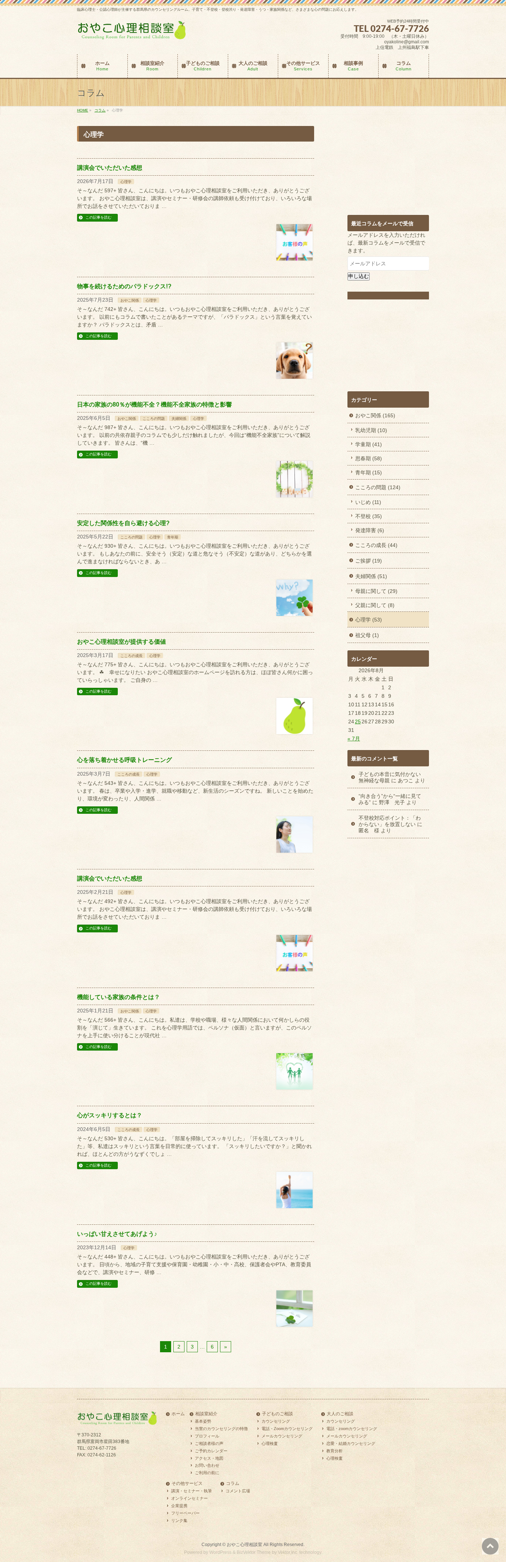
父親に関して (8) (375, 605)
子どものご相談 (277, 1414)
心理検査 (270, 1443)
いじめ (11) (368, 502)
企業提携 (179, 1505)
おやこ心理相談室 (244, 1544)
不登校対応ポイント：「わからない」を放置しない (390, 821)
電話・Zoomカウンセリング (287, 1428)
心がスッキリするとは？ (109, 1115)
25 (358, 721)
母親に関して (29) (376, 591)
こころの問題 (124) (377, 487)
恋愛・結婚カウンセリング (350, 1443)
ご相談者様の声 (209, 1443)
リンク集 (179, 1520)
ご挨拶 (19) (368, 561)
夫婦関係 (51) (371, 576)
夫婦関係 (179, 419)
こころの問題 (154, 419)
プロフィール (207, 1436)
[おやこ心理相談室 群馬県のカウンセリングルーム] (132, 34)
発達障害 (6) (369, 530)
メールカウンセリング (282, 1436)
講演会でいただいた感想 (109, 168)
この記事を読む (98, 217)
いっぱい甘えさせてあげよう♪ (117, 1234)
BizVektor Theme (254, 1552)
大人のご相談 (340, 1414)
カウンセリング (276, 1421)
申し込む (358, 276)
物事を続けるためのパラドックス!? (124, 286)
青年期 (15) (368, 472)
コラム (232, 1483)
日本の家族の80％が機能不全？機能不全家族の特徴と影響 (154, 404)
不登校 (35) (368, 516)
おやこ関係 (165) (375, 415)
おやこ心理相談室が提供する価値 (121, 642)
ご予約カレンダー (211, 1450)
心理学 (126, 182)
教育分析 (334, 1450)
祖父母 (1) (367, 635)
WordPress (220, 1552)
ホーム (178, 1414)
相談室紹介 (206, 1414)
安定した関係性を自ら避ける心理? (123, 523)
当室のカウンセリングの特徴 (221, 1428)
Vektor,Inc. (288, 1552)
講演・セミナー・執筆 (191, 1491)
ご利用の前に (207, 1472)
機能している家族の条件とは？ (118, 997)
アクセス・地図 (209, 1458)
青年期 (172, 537)
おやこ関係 (129, 300)
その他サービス (187, 1483)
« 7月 (353, 739)
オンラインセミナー (189, 1498)
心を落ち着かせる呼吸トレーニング (124, 760)
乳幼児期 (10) (371, 430)
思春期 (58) (368, 458)
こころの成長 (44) (376, 545)
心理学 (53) (368, 620)
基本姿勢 (203, 1421)
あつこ (405, 780)
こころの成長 (131, 656)
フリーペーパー (185, 1513)
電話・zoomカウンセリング (351, 1428)
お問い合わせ (207, 1465)
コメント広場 (238, 1491)
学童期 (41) (368, 444)
